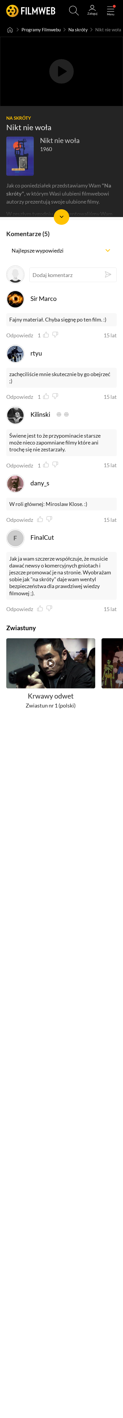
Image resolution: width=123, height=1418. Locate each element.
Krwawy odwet (51, 696)
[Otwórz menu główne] (110, 10)
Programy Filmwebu (41, 29)
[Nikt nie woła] (20, 156)
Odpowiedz (19, 335)
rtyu (36, 353)
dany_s (39, 483)
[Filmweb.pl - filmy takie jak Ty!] (31, 10)
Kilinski (40, 414)
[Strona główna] (10, 29)
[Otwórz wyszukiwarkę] (74, 10)
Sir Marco (43, 298)
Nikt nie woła (60, 140)
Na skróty (78, 29)
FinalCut (42, 537)
